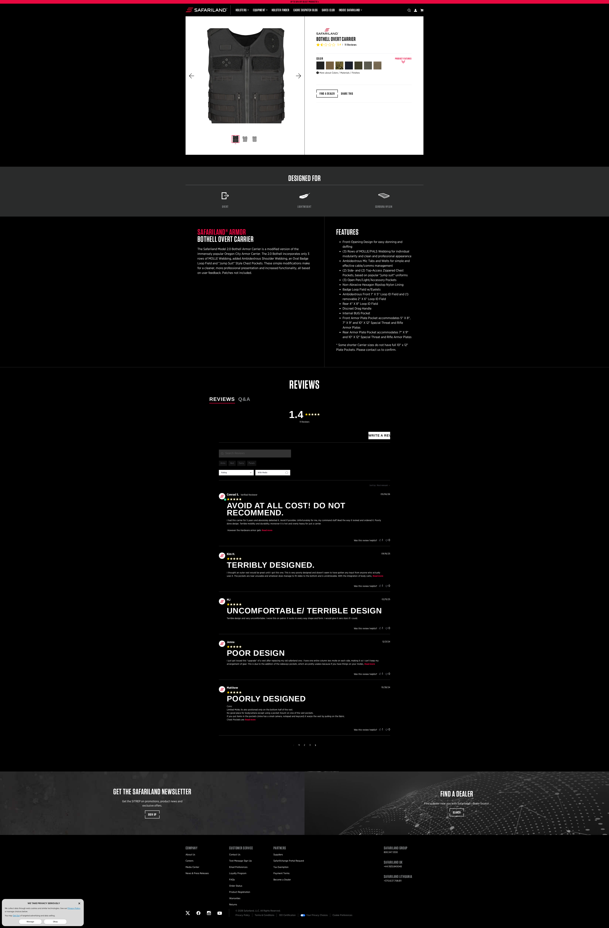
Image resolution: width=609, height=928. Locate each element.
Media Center (192, 867)
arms (222, 463)
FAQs (232, 879)
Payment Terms (281, 873)
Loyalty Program (237, 873)
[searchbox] (255, 453)
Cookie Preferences (342, 915)
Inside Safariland (349, 10)
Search (457, 812)
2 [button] (304, 745)
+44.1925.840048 (393, 866)
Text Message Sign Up (240, 860)
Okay (55, 921)
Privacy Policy (74, 908)
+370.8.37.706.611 (393, 880)
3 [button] (310, 745)
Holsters (241, 10)
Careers (189, 860)
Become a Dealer (282, 879)
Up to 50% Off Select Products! (304, 2)
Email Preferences (238, 867)
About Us (190, 854)
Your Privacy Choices (317, 915)
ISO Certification (287, 915)
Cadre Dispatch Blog (305, 10)
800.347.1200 (391, 852)
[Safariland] (206, 10)
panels (252, 463)
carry (241, 463)
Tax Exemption (280, 867)
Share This (347, 93)
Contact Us (234, 854)
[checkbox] (272, 472)
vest (232, 463)
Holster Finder (280, 10)
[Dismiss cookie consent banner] (79, 903)
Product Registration (239, 892)
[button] (191, 75)
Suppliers (278, 854)
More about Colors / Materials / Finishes (339, 72)
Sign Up (152, 814)
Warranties (234, 898)
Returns (233, 904)
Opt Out (16, 915)
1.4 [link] (339, 44)
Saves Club (328, 10)
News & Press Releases (197, 873)
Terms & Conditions (264, 915)
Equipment (259, 10)
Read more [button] (267, 530)
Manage (30, 921)
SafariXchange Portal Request (288, 860)
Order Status (235, 885)
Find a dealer (327, 93)
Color (320, 58)
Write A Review (379, 435)
